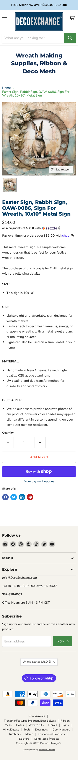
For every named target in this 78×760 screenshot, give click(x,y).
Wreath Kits (36, 725)
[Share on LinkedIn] (22, 497)
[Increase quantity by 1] (40, 442)
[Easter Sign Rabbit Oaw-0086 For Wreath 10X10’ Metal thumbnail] (9, 185)
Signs (65, 725)
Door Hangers (61, 730)
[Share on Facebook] (5, 497)
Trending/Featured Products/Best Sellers (30, 721)
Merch (29, 734)
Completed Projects (46, 739)
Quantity (8, 432)
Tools (27, 730)
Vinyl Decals (11, 730)
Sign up (63, 641)
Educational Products (51, 734)
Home (6, 88)
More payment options (39, 481)
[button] (39, 228)
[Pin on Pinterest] (30, 497)
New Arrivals (36, 716)
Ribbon (65, 721)
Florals (52, 725)
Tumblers (15, 734)
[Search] (70, 38)
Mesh (8, 725)
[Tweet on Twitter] (13, 497)
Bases (20, 725)
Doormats (41, 730)
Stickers (24, 739)
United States (37, 662)
